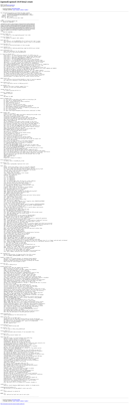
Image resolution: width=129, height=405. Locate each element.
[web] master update (15, 8)
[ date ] (14, 9)
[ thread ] (18, 9)
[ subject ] (22, 9)
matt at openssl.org (11, 5)
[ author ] (26, 9)
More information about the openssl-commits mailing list (12, 403)
